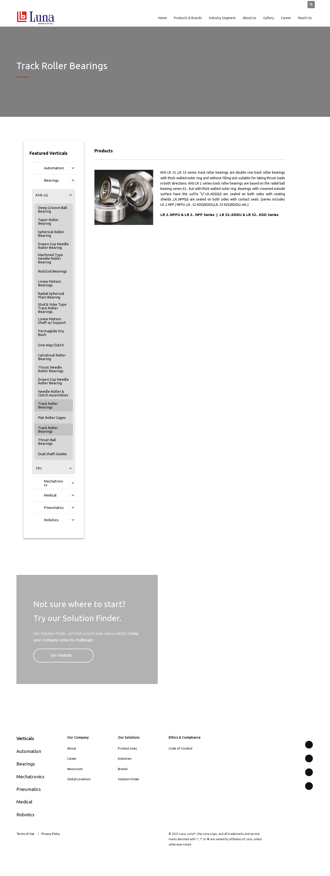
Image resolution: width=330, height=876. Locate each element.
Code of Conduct (181, 748)
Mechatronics (30, 776)
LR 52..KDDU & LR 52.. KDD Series (249, 215)
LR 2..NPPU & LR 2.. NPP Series (187, 215)
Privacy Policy (51, 833)
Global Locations (79, 779)
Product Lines (127, 748)
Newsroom (75, 769)
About (71, 748)
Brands (123, 769)
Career (72, 758)
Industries (125, 758)
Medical (24, 801)
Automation (28, 751)
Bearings (25, 763)
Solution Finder (128, 779)
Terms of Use (25, 833)
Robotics (25, 814)
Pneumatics (28, 789)
